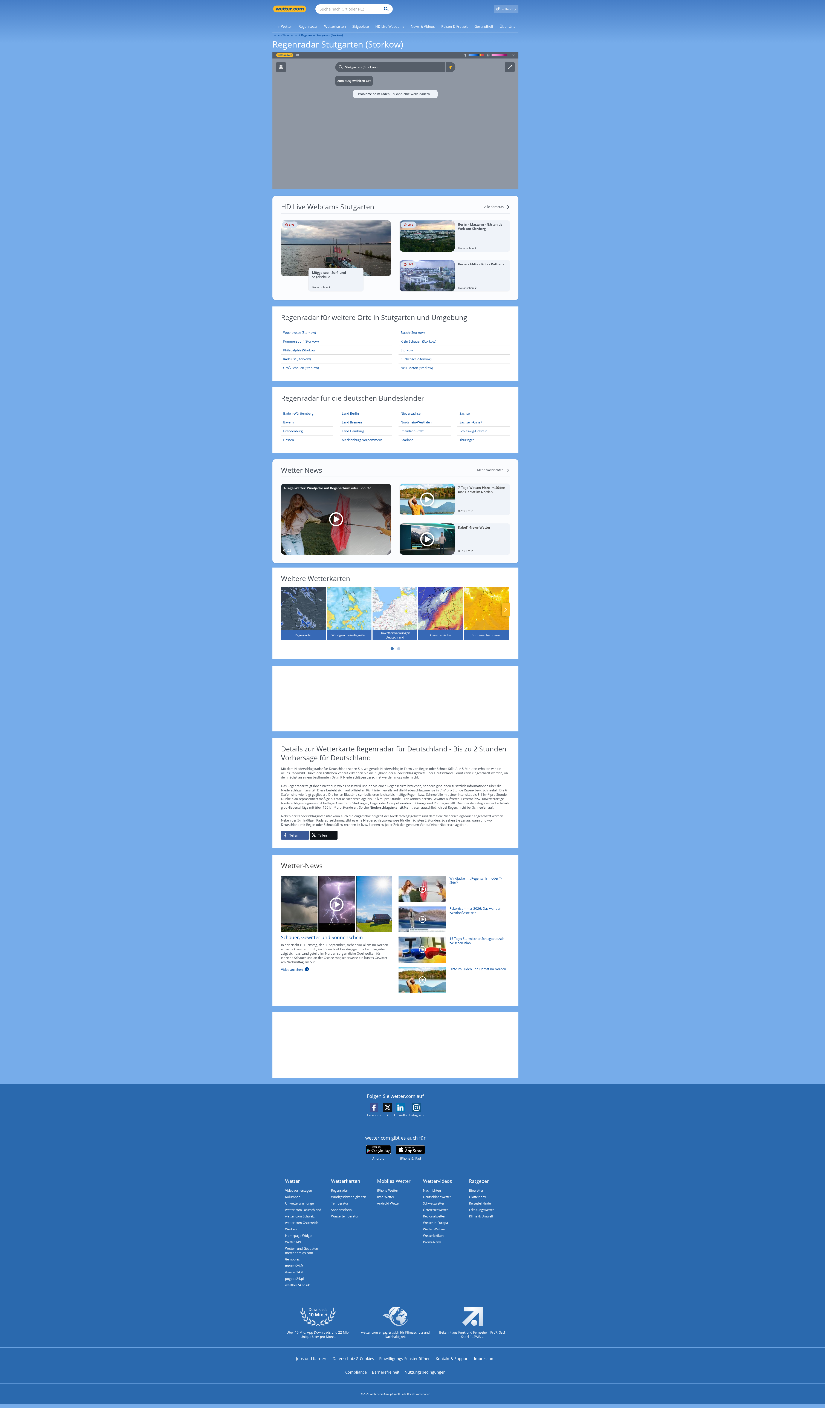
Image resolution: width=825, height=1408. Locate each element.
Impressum (484, 1358)
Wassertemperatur (345, 1216)
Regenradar (339, 1190)
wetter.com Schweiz (300, 1216)
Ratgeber (479, 1181)
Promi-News (432, 1242)
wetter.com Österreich (301, 1222)
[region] (395, 120)
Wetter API (293, 1242)
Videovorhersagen (298, 1190)
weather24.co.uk (297, 1285)
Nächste (506, 609)
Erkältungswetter (481, 1210)
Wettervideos (437, 1181)
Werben (291, 1229)
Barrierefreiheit (385, 1372)
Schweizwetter (433, 1203)
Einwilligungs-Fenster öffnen (405, 1358)
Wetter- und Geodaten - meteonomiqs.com (302, 1250)
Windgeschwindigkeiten (348, 1197)
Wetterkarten (290, 35)
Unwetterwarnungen (300, 1203)
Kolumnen (292, 1197)
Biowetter (476, 1190)
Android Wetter (388, 1203)
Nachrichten (432, 1190)
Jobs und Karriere (311, 1358)
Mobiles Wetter (394, 1181)
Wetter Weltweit (435, 1229)
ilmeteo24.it (294, 1272)
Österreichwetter (435, 1210)
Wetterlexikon (433, 1235)
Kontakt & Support (452, 1358)
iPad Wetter (385, 1197)
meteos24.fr (294, 1265)
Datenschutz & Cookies (353, 1358)
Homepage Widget (298, 1235)
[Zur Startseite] (289, 9)
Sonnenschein (341, 1210)
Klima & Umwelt (481, 1216)
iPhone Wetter (387, 1190)
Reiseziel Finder (480, 1203)
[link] (283, 26)
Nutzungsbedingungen (425, 1372)
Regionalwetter (434, 1216)
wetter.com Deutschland (303, 1210)
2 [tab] (398, 648)
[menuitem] (283, 26)
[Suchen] (385, 9)
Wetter (292, 1181)
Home (276, 35)
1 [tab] (392, 648)
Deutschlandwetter (437, 1197)
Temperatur (339, 1203)
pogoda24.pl (294, 1278)
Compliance (356, 1372)
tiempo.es (292, 1259)
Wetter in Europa (435, 1222)
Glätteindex (477, 1197)
